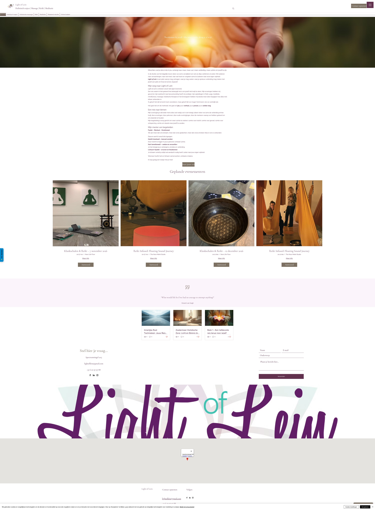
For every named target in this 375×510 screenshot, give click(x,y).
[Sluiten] (372, 506)
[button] (36, 14)
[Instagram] (97, 375)
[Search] (233, 8)
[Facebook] (90, 375)
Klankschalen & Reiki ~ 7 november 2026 (85, 251)
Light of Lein (20, 4)
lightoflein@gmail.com (93, 363)
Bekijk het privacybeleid (187, 507)
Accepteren (365, 507)
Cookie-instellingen (351, 507)
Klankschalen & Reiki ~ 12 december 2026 (221, 251)
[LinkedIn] (93, 375)
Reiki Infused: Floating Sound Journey (153, 251)
